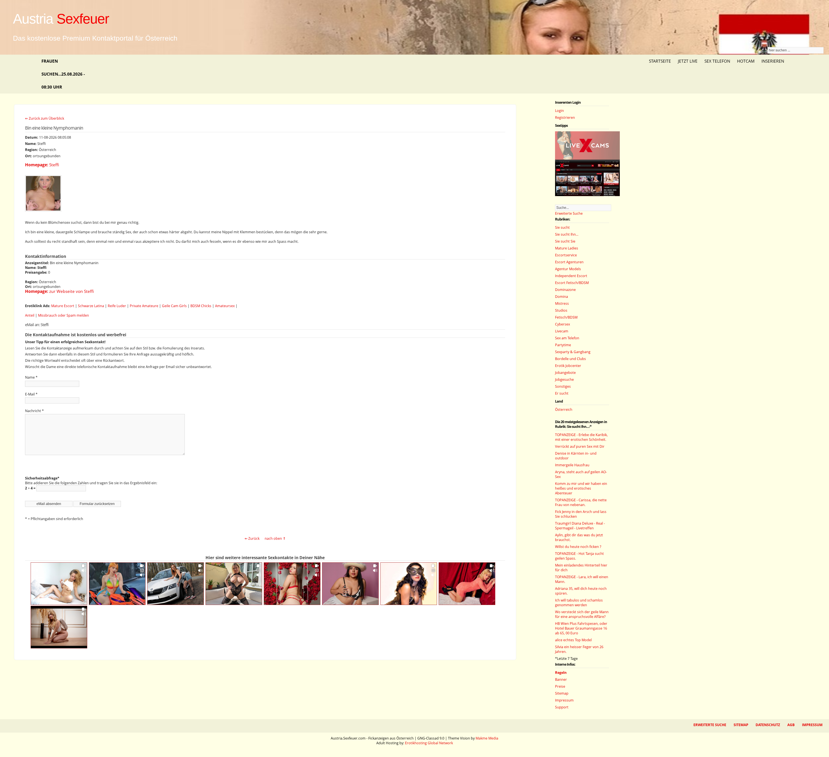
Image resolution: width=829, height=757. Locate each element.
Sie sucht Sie (565, 241)
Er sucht (561, 393)
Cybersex (562, 324)
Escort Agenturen (569, 262)
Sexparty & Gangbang (572, 351)
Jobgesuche (564, 379)
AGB (791, 724)
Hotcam (746, 61)
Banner (561, 679)
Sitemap (561, 693)
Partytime (563, 345)
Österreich (563, 409)
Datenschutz (768, 724)
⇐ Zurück (252, 538)
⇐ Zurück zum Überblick (44, 118)
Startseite (660, 61)
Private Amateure (144, 305)
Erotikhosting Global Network (429, 743)
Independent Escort (571, 275)
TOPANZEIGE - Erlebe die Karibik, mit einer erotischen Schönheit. (581, 437)
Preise (560, 686)
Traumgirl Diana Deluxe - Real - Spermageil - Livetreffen (580, 525)
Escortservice (566, 255)
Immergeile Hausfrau (572, 465)
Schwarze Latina (91, 305)
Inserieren (772, 61)
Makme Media (487, 738)
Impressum (564, 700)
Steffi (54, 165)
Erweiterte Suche (569, 213)
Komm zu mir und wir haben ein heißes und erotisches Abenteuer (581, 488)
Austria (61, 19)
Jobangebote (565, 372)
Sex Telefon (717, 61)
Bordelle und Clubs (570, 358)
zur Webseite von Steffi (71, 291)
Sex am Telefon (567, 338)
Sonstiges (563, 386)
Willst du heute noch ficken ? (578, 546)
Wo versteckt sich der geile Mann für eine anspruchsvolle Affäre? (582, 614)
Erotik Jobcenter (568, 365)
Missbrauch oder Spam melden (63, 315)
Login (559, 110)
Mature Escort (62, 305)
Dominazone (565, 289)
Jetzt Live (688, 61)
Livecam (561, 331)
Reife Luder (117, 305)
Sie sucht (562, 227)
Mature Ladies (566, 248)
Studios (561, 310)
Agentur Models (568, 269)
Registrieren (565, 117)
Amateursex (225, 305)
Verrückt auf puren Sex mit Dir (579, 446)
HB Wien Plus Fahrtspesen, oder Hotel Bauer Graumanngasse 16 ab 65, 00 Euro (581, 628)
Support (561, 707)
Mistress (562, 303)
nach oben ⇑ (275, 538)
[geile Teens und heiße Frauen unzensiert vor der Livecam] (587, 194)
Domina (561, 296)
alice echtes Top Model (573, 640)
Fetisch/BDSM (566, 317)
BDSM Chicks (200, 305)
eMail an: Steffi (37, 324)
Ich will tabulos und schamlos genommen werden (579, 602)
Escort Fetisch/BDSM (572, 282)
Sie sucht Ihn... (566, 234)
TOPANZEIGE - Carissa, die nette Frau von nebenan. (581, 502)
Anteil (29, 315)
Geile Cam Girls (174, 305)
